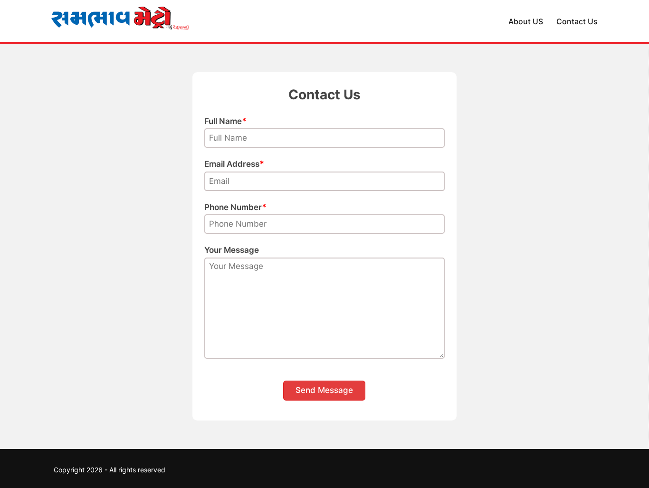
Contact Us (577, 21)
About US (525, 21)
